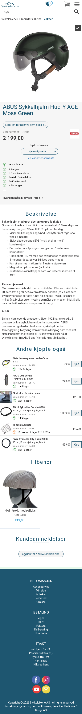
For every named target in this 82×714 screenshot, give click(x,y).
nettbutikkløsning (42, 706)
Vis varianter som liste (41, 158)
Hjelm (37, 19)
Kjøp (76, 363)
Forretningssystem (16, 706)
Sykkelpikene (9, 19)
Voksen (48, 19)
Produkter (25, 19)
